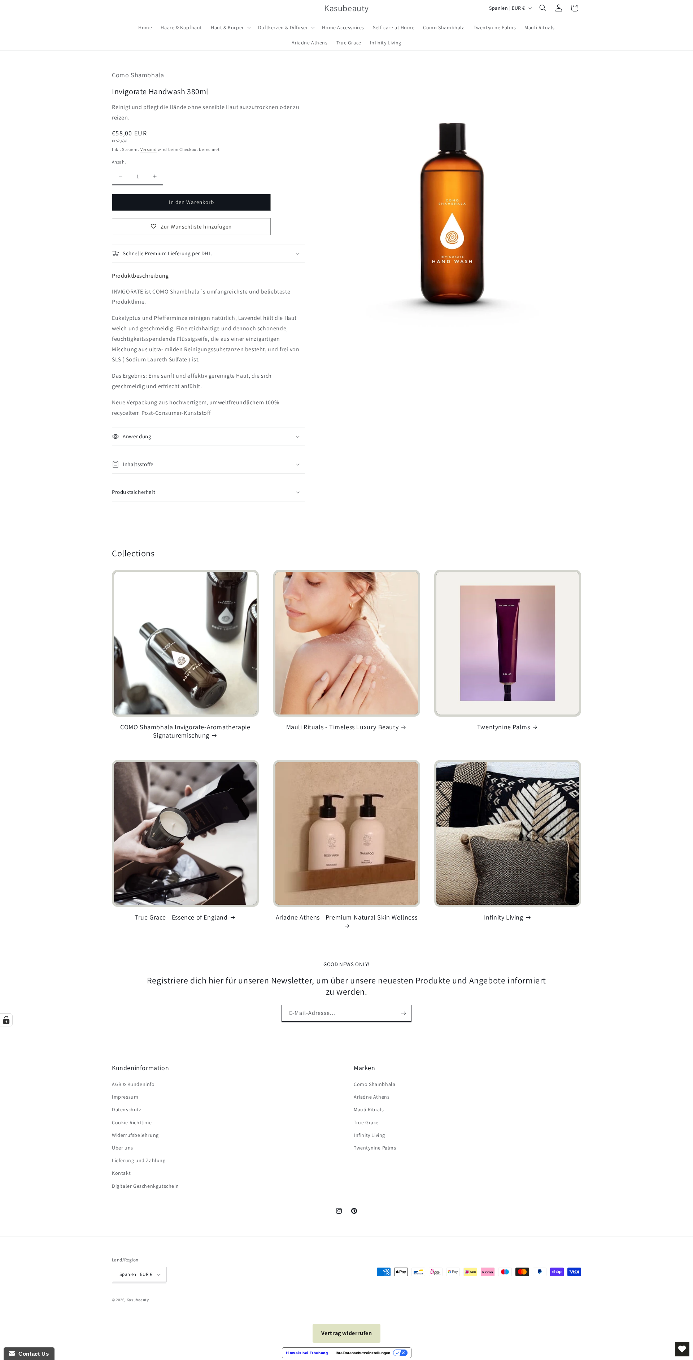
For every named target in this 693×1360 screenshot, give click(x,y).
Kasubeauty (138, 1299)
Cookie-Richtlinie (132, 1122)
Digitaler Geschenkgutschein (145, 1186)
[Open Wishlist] (682, 1349)
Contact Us (32, 1354)
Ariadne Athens (371, 1097)
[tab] (140, 275)
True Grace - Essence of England (181, 917)
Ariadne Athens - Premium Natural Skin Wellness (347, 917)
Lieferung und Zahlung (139, 1160)
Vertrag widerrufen (346, 1333)
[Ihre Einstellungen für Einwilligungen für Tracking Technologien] (6, 1020)
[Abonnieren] (403, 1013)
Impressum (125, 1097)
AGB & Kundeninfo (133, 1084)
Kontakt (121, 1173)
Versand (148, 149)
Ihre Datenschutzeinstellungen (363, 1353)
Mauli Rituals (369, 1109)
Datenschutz (126, 1109)
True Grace (366, 1122)
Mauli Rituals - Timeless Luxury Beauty (342, 727)
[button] (230, 27)
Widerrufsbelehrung (135, 1135)
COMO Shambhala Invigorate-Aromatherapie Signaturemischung (185, 731)
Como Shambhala (374, 1084)
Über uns (122, 1147)
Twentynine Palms (503, 727)
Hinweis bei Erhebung (307, 1353)
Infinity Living (503, 917)
